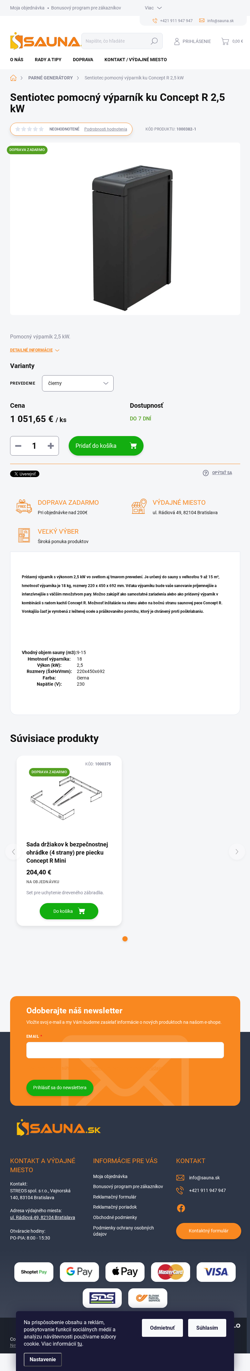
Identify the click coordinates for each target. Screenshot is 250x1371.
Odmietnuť (162, 1328)
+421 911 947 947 (207, 1190)
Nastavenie (43, 1359)
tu (79, 1344)
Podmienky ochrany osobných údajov (123, 1231)
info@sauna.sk (204, 1177)
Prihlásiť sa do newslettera (60, 1087)
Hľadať (154, 41)
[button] (125, 938)
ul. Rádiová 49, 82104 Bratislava (42, 1217)
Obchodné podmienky (115, 1217)
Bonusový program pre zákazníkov (86, 7)
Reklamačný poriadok (115, 1207)
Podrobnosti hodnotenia (105, 129)
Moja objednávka (27, 7)
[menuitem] (19, 59)
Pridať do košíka (96, 445)
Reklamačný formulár (114, 1197)
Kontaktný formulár (209, 1230)
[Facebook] (181, 1207)
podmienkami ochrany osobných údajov (124, 1068)
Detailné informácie (31, 350)
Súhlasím (207, 1328)
